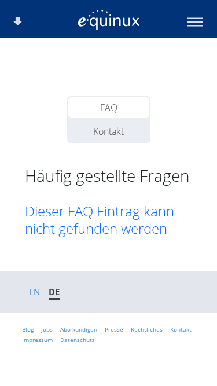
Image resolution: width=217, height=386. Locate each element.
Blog (28, 329)
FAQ (108, 107)
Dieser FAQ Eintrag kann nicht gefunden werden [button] (99, 220)
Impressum (37, 340)
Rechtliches (147, 329)
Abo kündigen (78, 329)
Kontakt (108, 131)
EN (34, 291)
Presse (114, 329)
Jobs (47, 329)
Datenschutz (77, 340)
